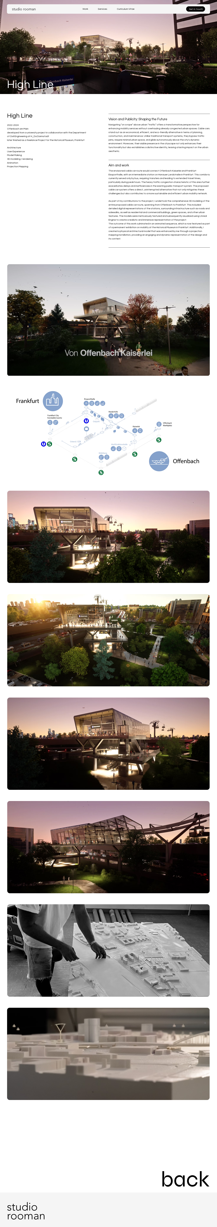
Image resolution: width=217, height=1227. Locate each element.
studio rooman (24, 9)
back (185, 1179)
